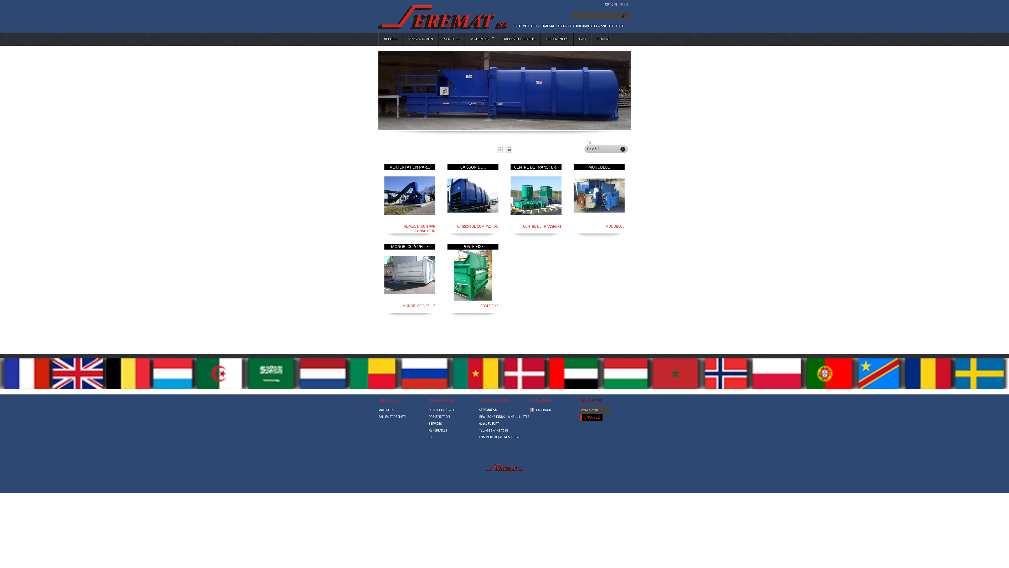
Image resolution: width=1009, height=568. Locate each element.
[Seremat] (503, 15)
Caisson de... (473, 167)
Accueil (390, 39)
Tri (589, 142)
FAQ (582, 39)
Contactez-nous (494, 400)
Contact (604, 39)
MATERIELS (476, 41)
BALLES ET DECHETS (519, 39)
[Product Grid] (500, 149)
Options (611, 4)
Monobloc (599, 167)
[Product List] (509, 149)
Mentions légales (442, 410)
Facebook (543, 410)
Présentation (420, 39)
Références (557, 39)
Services (451, 39)
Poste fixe (473, 246)
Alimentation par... (410, 167)
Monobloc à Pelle (410, 246)
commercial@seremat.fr (498, 437)
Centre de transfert (536, 167)
